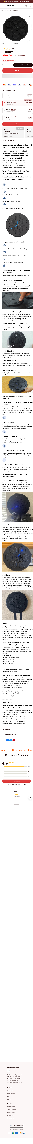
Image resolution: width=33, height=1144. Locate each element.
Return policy (10, 1115)
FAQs (8, 1096)
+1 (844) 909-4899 (12, 1080)
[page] (26, 1)
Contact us (10, 1090)
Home (1, 10)
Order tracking (11, 1093)
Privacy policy (11, 1106)
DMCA (9, 1099)
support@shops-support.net (14, 1082)
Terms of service (11, 1109)
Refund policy (10, 1118)
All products (8, 10)
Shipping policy (11, 1112)
